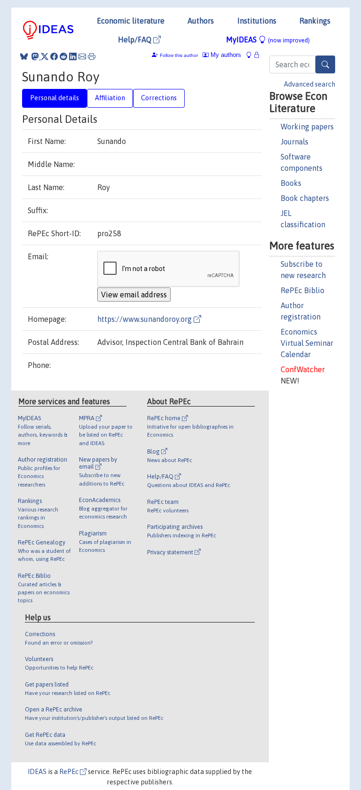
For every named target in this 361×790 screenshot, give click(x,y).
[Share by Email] (82, 56)
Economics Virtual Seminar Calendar (307, 343)
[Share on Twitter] (44, 56)
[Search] (325, 64)
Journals (294, 141)
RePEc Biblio (302, 290)
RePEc (69, 771)
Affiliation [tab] (110, 98)
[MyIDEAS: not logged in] (251, 54)
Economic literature (131, 20)
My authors (225, 54)
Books (291, 183)
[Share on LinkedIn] (73, 56)
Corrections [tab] (159, 98)
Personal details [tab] (54, 98)
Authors (201, 20)
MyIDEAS (268, 39)
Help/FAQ (135, 39)
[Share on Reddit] (63, 56)
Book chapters (305, 198)
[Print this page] (91, 56)
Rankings (314, 20)
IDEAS (37, 771)
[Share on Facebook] (54, 56)
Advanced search (309, 84)
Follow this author (179, 55)
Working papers (307, 126)
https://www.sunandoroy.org (145, 319)
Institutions (256, 20)
